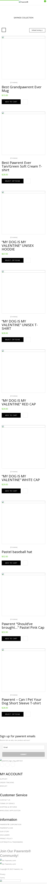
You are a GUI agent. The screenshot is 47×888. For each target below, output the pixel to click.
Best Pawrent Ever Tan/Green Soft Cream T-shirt (22, 166)
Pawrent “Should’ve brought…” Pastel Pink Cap (23, 625)
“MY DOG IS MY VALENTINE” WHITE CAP (21, 478)
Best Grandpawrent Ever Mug (22, 89)
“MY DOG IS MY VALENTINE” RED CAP (19, 402)
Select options (12, 181)
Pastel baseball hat (17, 551)
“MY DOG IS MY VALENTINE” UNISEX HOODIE (18, 245)
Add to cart (11, 102)
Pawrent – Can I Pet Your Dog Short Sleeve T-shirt (21, 701)
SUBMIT (23, 754)
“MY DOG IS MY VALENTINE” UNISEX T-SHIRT (20, 325)
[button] (43, 2)
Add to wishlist (25, 101)
